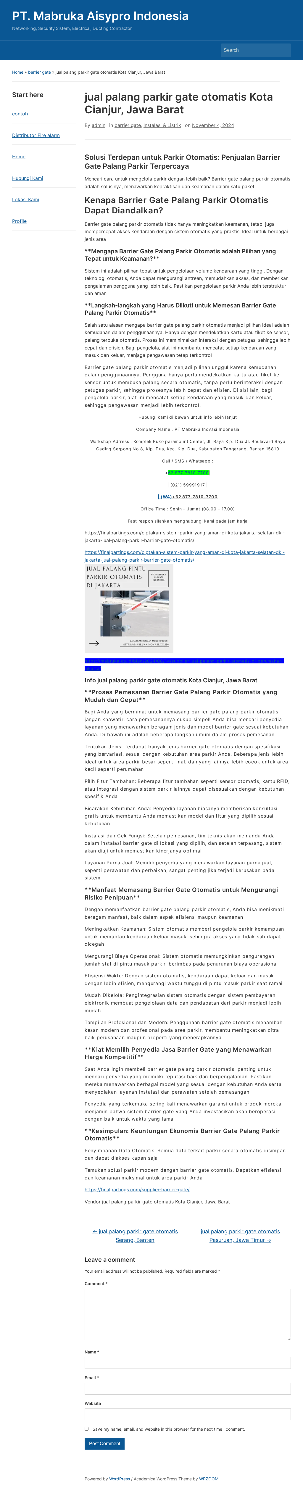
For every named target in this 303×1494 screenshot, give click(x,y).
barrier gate (39, 72)
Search (283, 50)
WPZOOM (208, 1478)
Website (93, 1403)
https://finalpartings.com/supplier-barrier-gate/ (137, 1189)
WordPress (119, 1478)
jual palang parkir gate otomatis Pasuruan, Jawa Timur (240, 1235)
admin (98, 125)
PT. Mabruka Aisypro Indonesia (100, 16)
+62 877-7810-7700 (195, 496)
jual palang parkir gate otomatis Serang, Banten (135, 1235)
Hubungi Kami (27, 178)
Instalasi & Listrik (162, 125)
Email (92, 1377)
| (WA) (165, 496)
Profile (19, 221)
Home (17, 72)
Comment (96, 1283)
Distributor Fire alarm (36, 135)
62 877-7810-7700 (188, 472)
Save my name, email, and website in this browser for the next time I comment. (169, 1429)
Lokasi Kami (25, 199)
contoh (20, 114)
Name (92, 1351)
